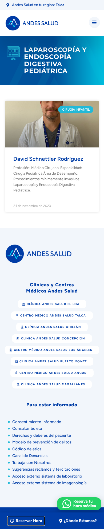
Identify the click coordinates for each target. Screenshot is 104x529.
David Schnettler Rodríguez (48, 158)
